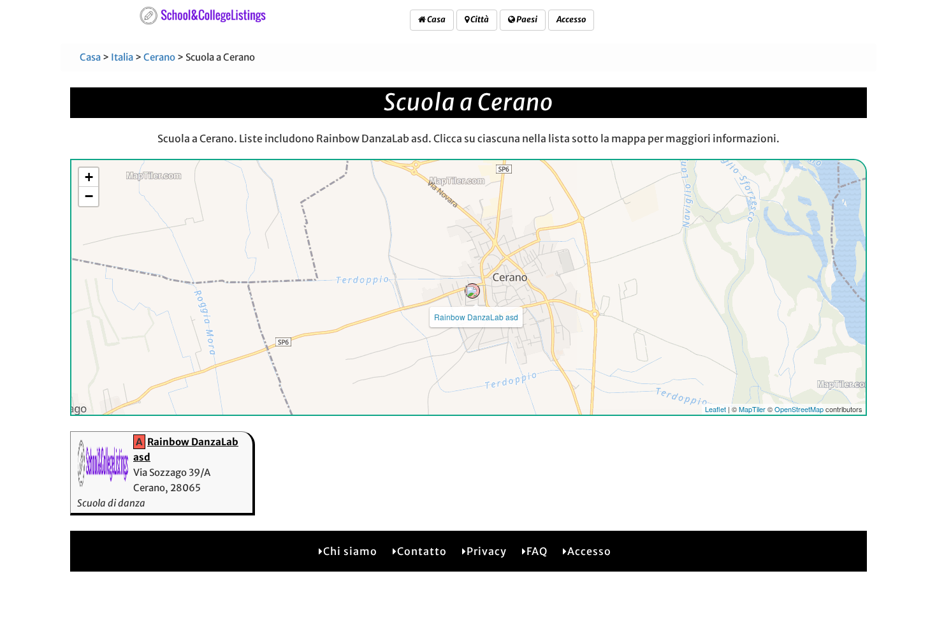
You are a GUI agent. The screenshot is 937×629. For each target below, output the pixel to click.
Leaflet (715, 409)
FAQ (537, 551)
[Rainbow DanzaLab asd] (472, 291)
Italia (122, 57)
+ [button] (89, 177)
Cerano (159, 57)
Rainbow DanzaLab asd (476, 316)
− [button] (89, 196)
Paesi (526, 19)
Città (479, 19)
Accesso (571, 19)
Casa (436, 19)
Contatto (422, 551)
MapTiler (752, 409)
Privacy (487, 551)
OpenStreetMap (799, 409)
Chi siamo (350, 551)
